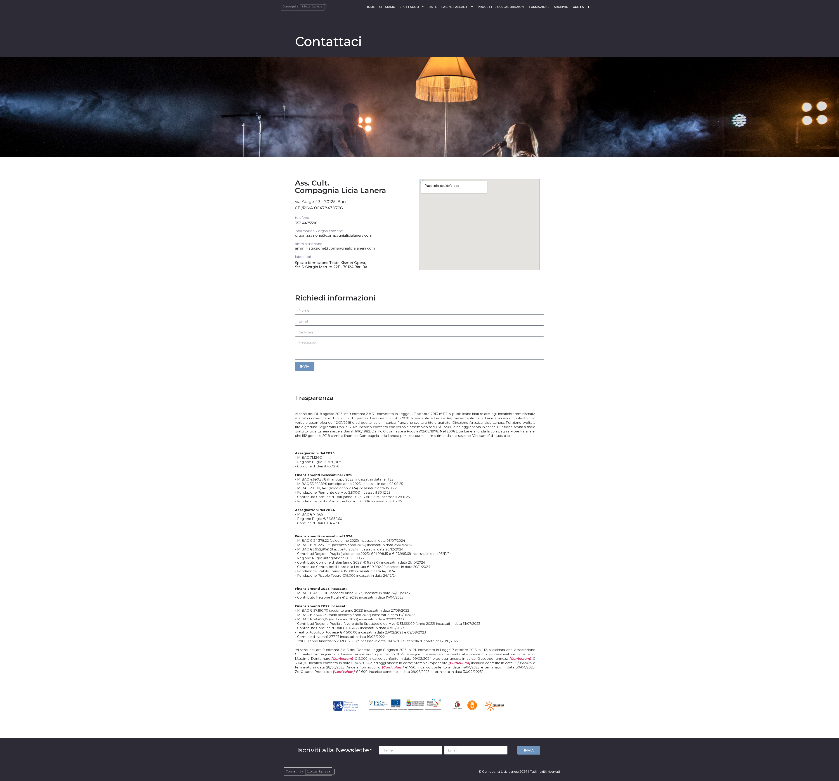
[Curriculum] (342, 658)
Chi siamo (387, 7)
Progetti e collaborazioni (501, 7)
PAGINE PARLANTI (454, 7)
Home (370, 7)
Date (432, 7)
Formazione (539, 7)
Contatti (581, 7)
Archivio (561, 7)
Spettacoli (409, 7)
